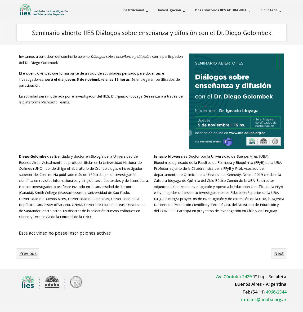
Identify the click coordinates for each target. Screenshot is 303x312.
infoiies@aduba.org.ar (263, 299)
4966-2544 (276, 292)
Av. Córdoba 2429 (234, 276)
